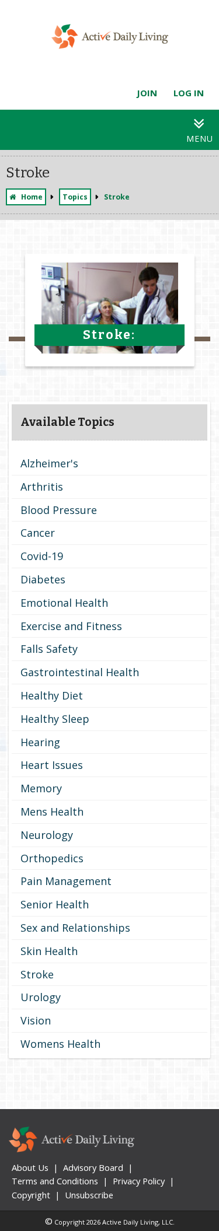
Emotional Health (64, 603)
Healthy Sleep (54, 719)
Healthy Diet (51, 695)
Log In (188, 93)
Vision (35, 1020)
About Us (30, 1167)
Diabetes (42, 579)
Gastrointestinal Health (79, 672)
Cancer (37, 533)
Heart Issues (51, 765)
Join (147, 93)
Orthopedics (52, 858)
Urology (40, 997)
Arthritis (41, 487)
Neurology (46, 835)
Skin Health (49, 951)
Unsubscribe (89, 1195)
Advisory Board (93, 1167)
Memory (41, 788)
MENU (199, 138)
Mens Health (52, 812)
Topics (75, 197)
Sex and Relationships (75, 928)
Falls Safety (49, 649)
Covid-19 (41, 556)
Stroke (37, 974)
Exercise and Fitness (71, 626)
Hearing (40, 742)
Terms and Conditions (55, 1181)
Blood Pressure (58, 510)
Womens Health (60, 1044)
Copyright (31, 1195)
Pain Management (66, 881)
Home (32, 197)
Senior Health (54, 904)
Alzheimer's (49, 463)
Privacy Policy (139, 1181)
